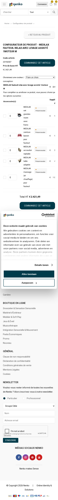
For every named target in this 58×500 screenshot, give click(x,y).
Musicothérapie (10, 325)
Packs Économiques (12, 334)
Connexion (42, 4)
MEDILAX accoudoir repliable (27, 150)
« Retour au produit (39, 35)
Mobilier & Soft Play (12, 317)
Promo (6, 338)
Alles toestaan (29, 274)
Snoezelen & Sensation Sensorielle (19, 308)
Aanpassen (27, 282)
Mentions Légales (11, 370)
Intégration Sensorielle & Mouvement (20, 330)
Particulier (12, 398)
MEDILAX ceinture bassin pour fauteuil (27, 136)
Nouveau (7, 343)
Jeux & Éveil (8, 321)
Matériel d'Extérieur (12, 312)
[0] (51, 4)
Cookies (6, 374)
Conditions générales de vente (17, 365)
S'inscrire (10, 440)
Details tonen (41, 265)
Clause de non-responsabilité (16, 357)
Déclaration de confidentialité (16, 361)
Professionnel (33, 398)
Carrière (7, 295)
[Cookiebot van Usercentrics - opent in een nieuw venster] (42, 215)
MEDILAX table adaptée (27, 161)
